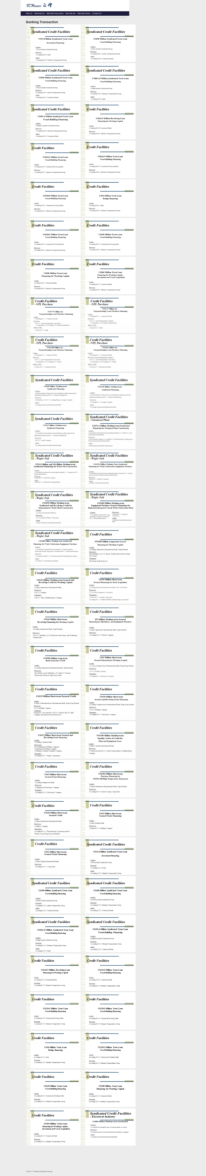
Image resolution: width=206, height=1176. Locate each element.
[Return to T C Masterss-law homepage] (75, 9)
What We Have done (55, 13)
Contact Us (96, 13)
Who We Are (70, 13)
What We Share (84, 13)
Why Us (29, 13)
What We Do (39, 13)
